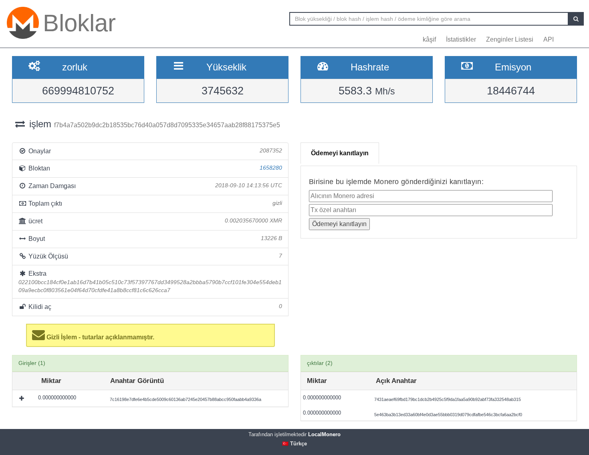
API (548, 39)
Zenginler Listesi (509, 39)
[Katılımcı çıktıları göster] (22, 398)
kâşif (429, 39)
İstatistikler (461, 39)
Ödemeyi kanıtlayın (340, 153)
